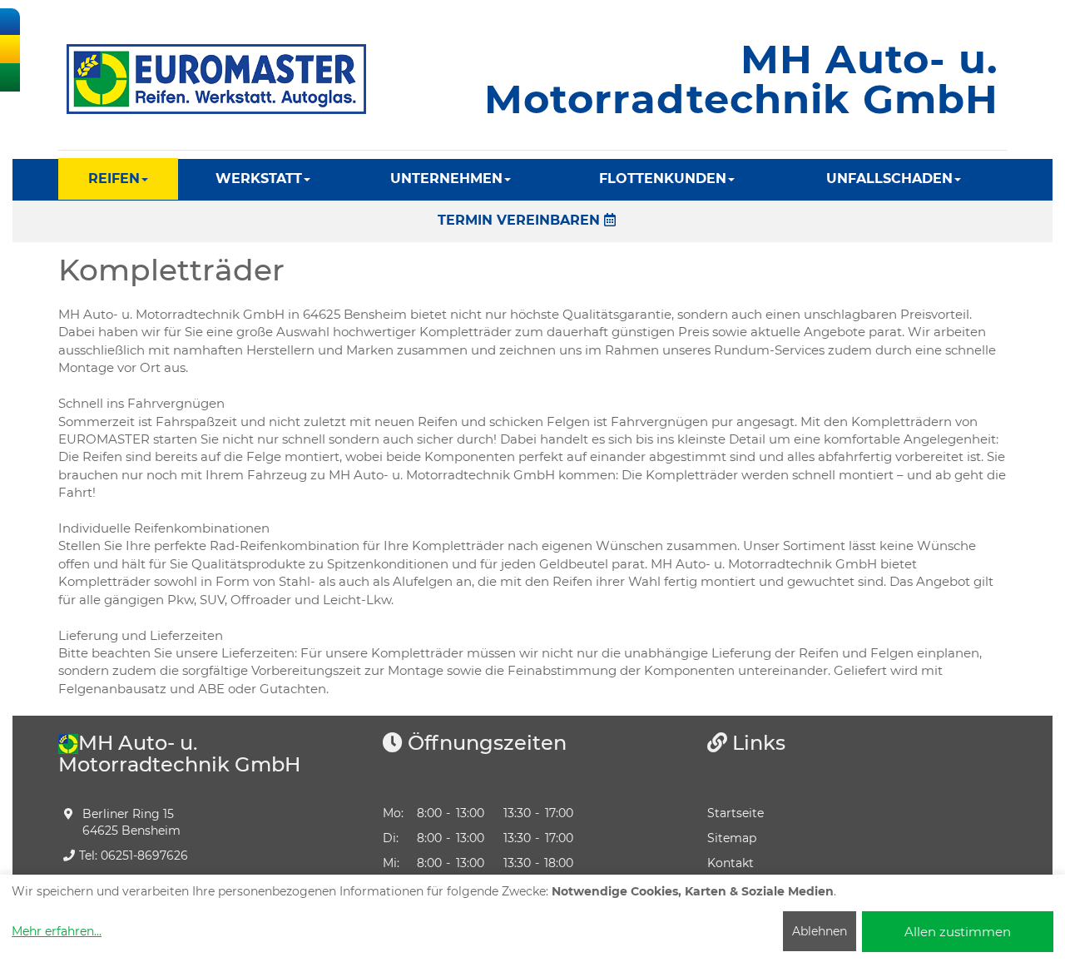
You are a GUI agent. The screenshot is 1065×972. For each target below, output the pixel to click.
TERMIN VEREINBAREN (521, 220)
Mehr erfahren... (57, 931)
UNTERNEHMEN (446, 178)
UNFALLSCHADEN (889, 178)
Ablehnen (819, 931)
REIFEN (114, 178)
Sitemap (731, 838)
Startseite (735, 813)
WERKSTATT (258, 178)
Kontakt (730, 862)
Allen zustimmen (957, 932)
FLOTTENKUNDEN (662, 178)
